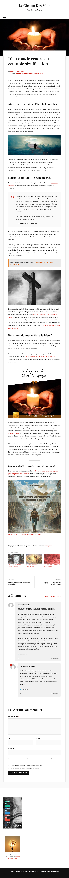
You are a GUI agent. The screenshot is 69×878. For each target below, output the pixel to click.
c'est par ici (48, 546)
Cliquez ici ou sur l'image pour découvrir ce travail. (24, 534)
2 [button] (7, 827)
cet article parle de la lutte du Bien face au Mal (40, 356)
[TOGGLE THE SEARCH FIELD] (64, 16)
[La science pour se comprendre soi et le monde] (52, 559)
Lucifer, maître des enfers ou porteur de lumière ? (15, 565)
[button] (18, 826)
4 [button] (10, 827)
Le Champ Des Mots (34, 5)
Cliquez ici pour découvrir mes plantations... (43, 871)
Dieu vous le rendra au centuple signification (28, 61)
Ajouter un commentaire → (51, 596)
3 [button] (8, 827)
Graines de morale (22, 73)
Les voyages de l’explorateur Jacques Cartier (51, 584)
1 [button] (5, 827)
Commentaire (13, 717)
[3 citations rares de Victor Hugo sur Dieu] (34, 559)
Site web (11, 748)
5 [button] (11, 827)
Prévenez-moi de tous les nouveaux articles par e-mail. (25, 768)
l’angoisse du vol (13, 433)
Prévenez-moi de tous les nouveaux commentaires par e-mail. (26, 765)
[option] (12, 812)
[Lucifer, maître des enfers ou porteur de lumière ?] (16, 559)
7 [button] (14, 827)
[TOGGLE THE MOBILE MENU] (4, 16)
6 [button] (13, 827)
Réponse (56, 658)
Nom (10, 738)
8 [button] (16, 827)
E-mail (39, 738)
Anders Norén (16, 874)
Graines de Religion (36, 73)
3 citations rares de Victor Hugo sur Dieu (32, 565)
